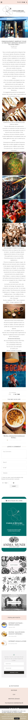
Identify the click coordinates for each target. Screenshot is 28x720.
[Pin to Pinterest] (17, 394)
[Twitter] (19, 2)
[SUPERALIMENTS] (14, 584)
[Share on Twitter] (15, 394)
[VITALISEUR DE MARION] (14, 602)
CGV (14, 694)
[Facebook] (17, 2)
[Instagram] (20, 2)
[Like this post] (11, 394)
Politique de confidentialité (14, 703)
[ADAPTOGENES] (14, 565)
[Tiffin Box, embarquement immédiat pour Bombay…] (14, 418)
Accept (16, 718)
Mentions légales (14, 698)
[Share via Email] (18, 394)
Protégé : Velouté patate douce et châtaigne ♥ (17, 633)
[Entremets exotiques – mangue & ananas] (4, 625)
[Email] (24, 2)
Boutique (14, 690)
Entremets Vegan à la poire (17, 641)
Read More (23, 718)
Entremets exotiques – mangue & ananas (16, 623)
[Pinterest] (22, 2)
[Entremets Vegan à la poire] (4, 643)
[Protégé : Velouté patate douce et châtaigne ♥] (4, 634)
